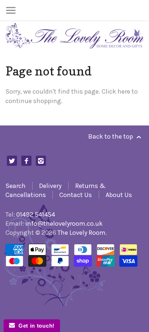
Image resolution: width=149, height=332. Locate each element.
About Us (119, 195)
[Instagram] (41, 161)
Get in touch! (35, 326)
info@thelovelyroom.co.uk (64, 224)
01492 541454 (35, 214)
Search (15, 186)
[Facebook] (26, 161)
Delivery (50, 186)
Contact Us (75, 195)
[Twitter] (12, 161)
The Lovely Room (82, 233)
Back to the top (111, 136)
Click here (116, 91)
